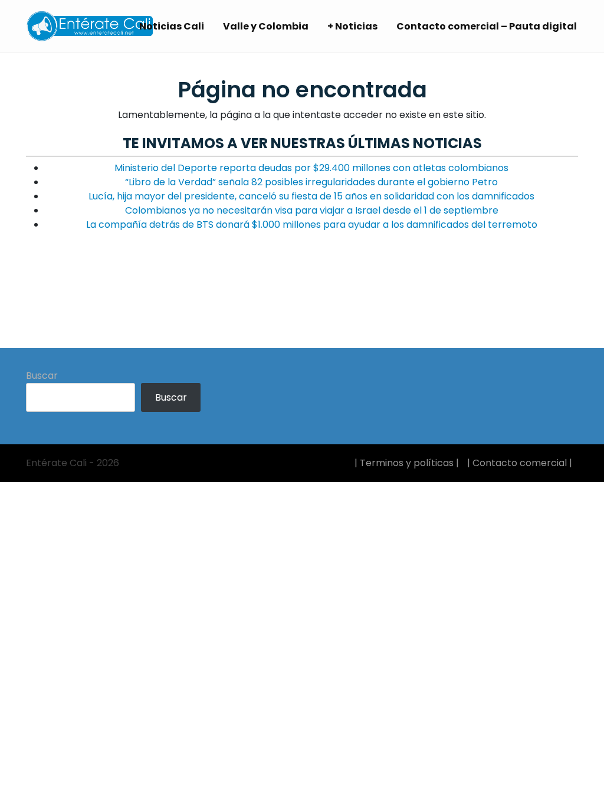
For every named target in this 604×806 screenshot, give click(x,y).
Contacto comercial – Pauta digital (486, 26)
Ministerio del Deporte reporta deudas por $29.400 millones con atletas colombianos (311, 168)
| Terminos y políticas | (406, 463)
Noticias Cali (171, 26)
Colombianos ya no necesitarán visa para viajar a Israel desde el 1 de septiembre (311, 210)
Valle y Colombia (265, 26)
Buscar (42, 375)
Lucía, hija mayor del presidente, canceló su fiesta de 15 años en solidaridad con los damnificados (311, 196)
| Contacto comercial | (519, 463)
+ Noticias (352, 26)
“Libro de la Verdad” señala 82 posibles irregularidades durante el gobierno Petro (311, 182)
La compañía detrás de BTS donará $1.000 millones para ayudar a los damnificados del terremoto (311, 224)
